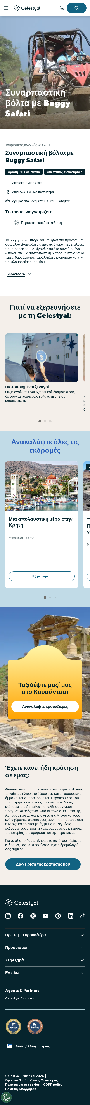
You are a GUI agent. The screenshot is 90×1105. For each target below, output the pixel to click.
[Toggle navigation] (6, 8)
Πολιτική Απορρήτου (20, 1089)
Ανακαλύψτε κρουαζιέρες (45, 706)
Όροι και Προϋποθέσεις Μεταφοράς (31, 1080)
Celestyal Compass (19, 998)
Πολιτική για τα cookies (22, 1084)
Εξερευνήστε (41, 576)
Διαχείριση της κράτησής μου (43, 864)
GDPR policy (52, 1084)
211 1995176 (61, 8)
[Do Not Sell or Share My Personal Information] (6, 1097)
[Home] (27, 8)
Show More (16, 274)
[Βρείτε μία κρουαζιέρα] (77, 8)
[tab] (39, 421)
